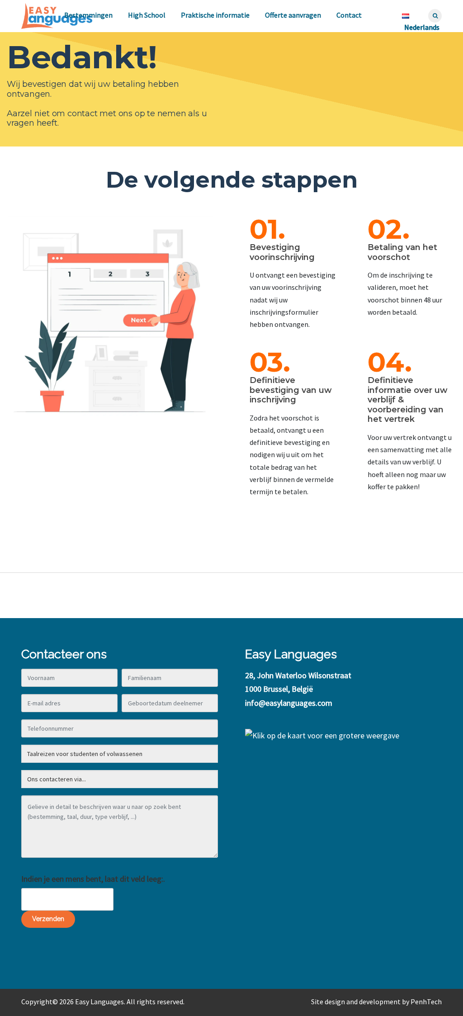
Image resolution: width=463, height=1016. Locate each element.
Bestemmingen (88, 14)
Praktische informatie (215, 14)
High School (146, 14)
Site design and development (356, 1001)
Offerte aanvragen (293, 14)
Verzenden (48, 918)
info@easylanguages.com (288, 703)
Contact (349, 14)
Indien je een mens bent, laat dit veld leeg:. (93, 879)
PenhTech (426, 1001)
